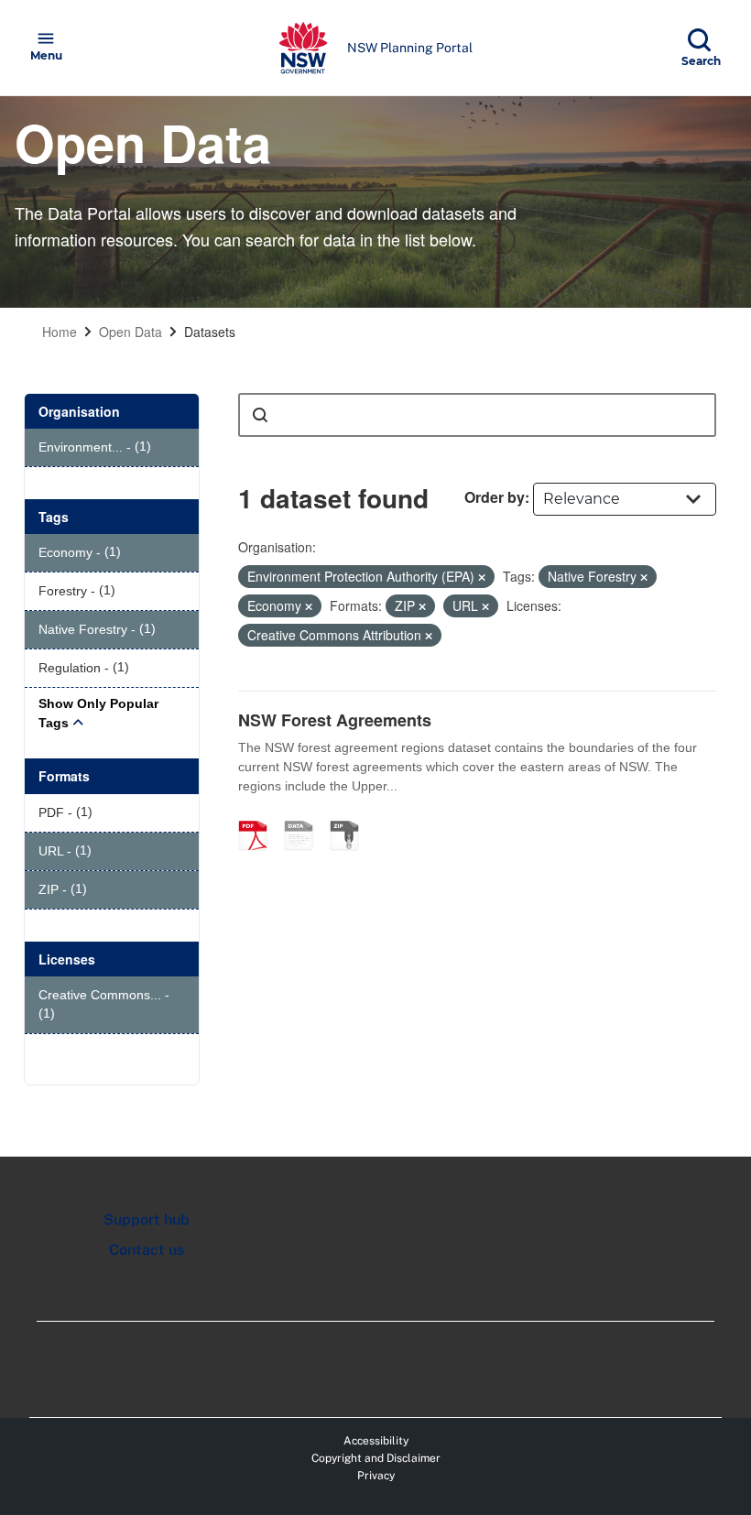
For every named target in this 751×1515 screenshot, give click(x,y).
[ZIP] (351, 816)
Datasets (209, 331)
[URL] (305, 816)
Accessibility (375, 1440)
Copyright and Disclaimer (376, 1458)
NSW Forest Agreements (334, 720)
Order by (494, 496)
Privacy (376, 1475)
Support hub (146, 1219)
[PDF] (259, 816)
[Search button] (260, 415)
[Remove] (481, 577)
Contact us (146, 1250)
